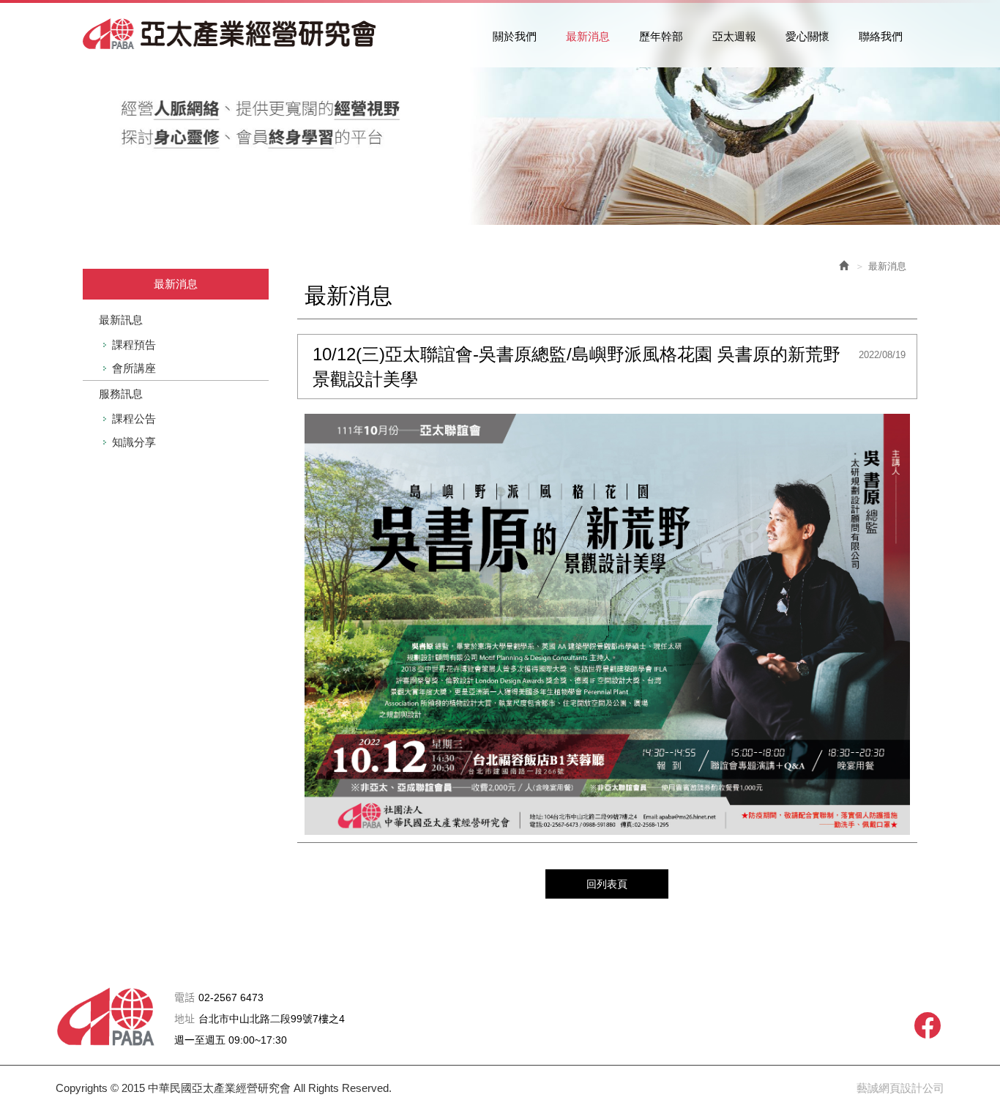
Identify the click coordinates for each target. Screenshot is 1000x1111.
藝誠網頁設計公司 (900, 1088)
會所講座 (134, 368)
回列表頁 (606, 884)
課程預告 (134, 344)
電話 (184, 997)
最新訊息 (121, 319)
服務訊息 (121, 393)
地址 (184, 1019)
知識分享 (134, 442)
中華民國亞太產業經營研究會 (229, 33)
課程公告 (134, 418)
